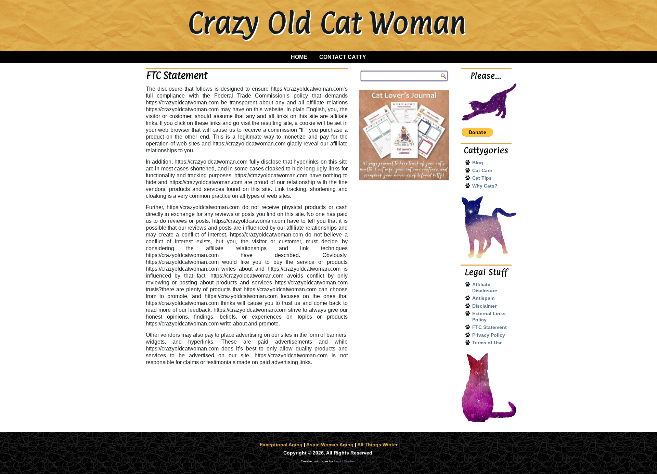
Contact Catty (342, 57)
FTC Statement (489, 327)
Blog (477, 162)
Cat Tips (482, 178)
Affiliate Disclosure (484, 287)
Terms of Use (487, 342)
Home (299, 57)
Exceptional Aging (281, 444)
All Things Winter (377, 444)
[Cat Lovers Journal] (404, 135)
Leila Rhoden (344, 461)
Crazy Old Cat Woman (327, 22)
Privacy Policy (488, 335)
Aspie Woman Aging (329, 444)
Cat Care (482, 170)
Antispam (483, 298)
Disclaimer (484, 306)
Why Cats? (485, 186)
